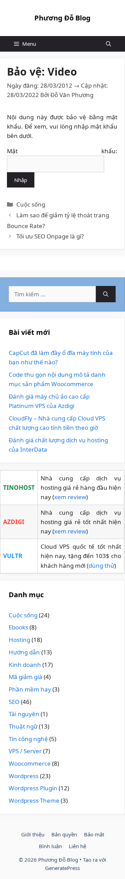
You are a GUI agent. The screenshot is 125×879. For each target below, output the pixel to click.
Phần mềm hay (30, 689)
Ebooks (18, 627)
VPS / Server (25, 751)
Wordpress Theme (34, 800)
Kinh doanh (25, 665)
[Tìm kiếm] (106, 294)
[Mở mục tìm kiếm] (108, 44)
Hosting (19, 640)
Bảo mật (94, 834)
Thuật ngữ (23, 726)
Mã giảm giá (25, 677)
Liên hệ (77, 846)
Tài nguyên (24, 714)
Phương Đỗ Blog (62, 18)
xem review (70, 497)
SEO (14, 702)
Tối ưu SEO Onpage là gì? (50, 236)
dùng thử (101, 565)
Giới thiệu (32, 834)
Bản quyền (64, 834)
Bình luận (50, 846)
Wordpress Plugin (33, 788)
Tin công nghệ (28, 739)
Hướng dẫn (24, 652)
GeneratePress (62, 867)
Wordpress (24, 776)
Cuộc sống (30, 204)
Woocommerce (30, 763)
